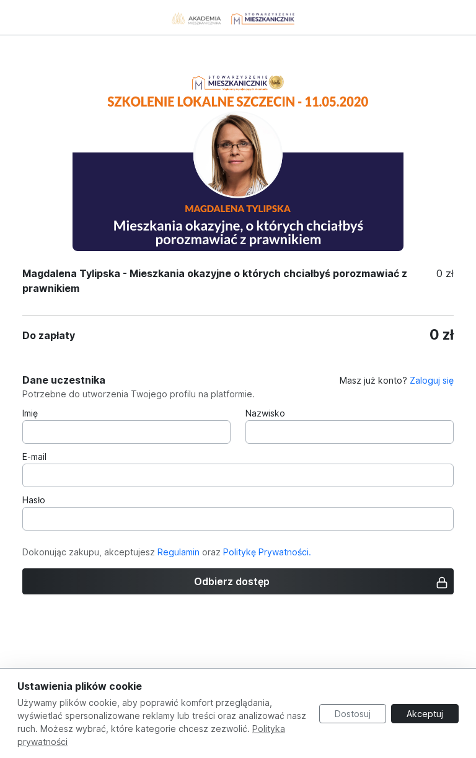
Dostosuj (353, 713)
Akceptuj (425, 713)
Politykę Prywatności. (267, 552)
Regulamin (178, 552)
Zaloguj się (432, 380)
